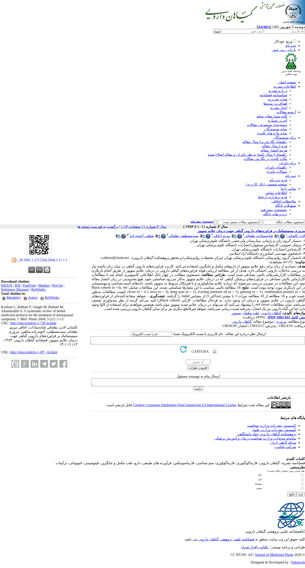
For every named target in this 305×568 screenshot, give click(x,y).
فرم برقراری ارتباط (272, 197)
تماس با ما (288, 188)
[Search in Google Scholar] (282, 237)
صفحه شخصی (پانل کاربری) (266, 184)
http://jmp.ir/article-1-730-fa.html (33, 323)
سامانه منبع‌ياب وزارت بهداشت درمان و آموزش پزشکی (255, 438)
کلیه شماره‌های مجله (272, 116)
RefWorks (38, 289)
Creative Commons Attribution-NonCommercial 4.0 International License (184, 405)
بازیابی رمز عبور (284, 50)
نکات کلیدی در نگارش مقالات (265, 159)
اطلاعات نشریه (285, 86)
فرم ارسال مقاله (274, 146)
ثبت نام (290, 45)
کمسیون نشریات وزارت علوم (274, 430)
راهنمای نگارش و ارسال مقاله (264, 142)
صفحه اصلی (287, 82)
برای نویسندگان (284, 137)
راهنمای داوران (276, 167)
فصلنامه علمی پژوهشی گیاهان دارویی (226, 539)
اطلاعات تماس (276, 193)
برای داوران (287, 163)
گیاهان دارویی (271, 313)
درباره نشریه (277, 91)
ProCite (57, 285)
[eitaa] (15, 364)
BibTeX (7, 285)
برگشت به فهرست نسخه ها (97, 226)
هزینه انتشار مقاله (274, 150)
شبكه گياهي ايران (283, 442)
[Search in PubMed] (277, 237)
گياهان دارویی (242, 321)
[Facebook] (63, 364)
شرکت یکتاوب (285, 447)
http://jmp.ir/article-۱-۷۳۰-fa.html (33, 352)
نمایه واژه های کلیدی (272, 133)
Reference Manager (15, 289)
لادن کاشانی (296, 236)
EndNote (29, 285)
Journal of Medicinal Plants (274, 555)
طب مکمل (251, 313)
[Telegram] (44, 364)
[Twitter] (54, 364)
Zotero (33, 297)
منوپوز (236, 313)
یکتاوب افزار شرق (254, 547)
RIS (18, 285)
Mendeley (14, 297)
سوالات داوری (276, 171)
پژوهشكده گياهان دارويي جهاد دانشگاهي (266, 434)
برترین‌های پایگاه (275, 214)
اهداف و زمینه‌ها (275, 103)
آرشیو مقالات (286, 112)
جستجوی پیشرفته (274, 210)
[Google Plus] (25, 364)
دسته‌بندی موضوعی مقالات (267, 125)
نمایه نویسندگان (275, 129)
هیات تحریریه (277, 99)
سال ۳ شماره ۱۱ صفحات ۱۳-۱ (143, 226)
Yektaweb (298, 562)
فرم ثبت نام (278, 180)
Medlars (44, 285)
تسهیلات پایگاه (285, 205)
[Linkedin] (34, 364)
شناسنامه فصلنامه (273, 95)
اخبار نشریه (278, 108)
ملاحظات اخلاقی (283, 201)
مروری (281, 321)
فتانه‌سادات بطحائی (258, 236)
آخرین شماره (277, 120)
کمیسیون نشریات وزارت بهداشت (271, 425)
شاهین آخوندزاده (142, 236)
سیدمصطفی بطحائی (183, 236)
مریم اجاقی (221, 236)
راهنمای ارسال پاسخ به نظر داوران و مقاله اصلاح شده (247, 154)
